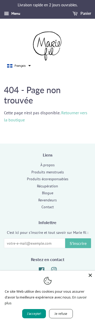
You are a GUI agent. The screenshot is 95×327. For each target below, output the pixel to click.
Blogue (47, 193)
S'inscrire (78, 243)
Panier (85, 13)
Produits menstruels (47, 172)
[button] (19, 65)
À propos (47, 165)
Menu (15, 13)
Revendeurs (47, 200)
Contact (47, 207)
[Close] (90, 275)
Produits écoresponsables (47, 179)
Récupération (47, 186)
